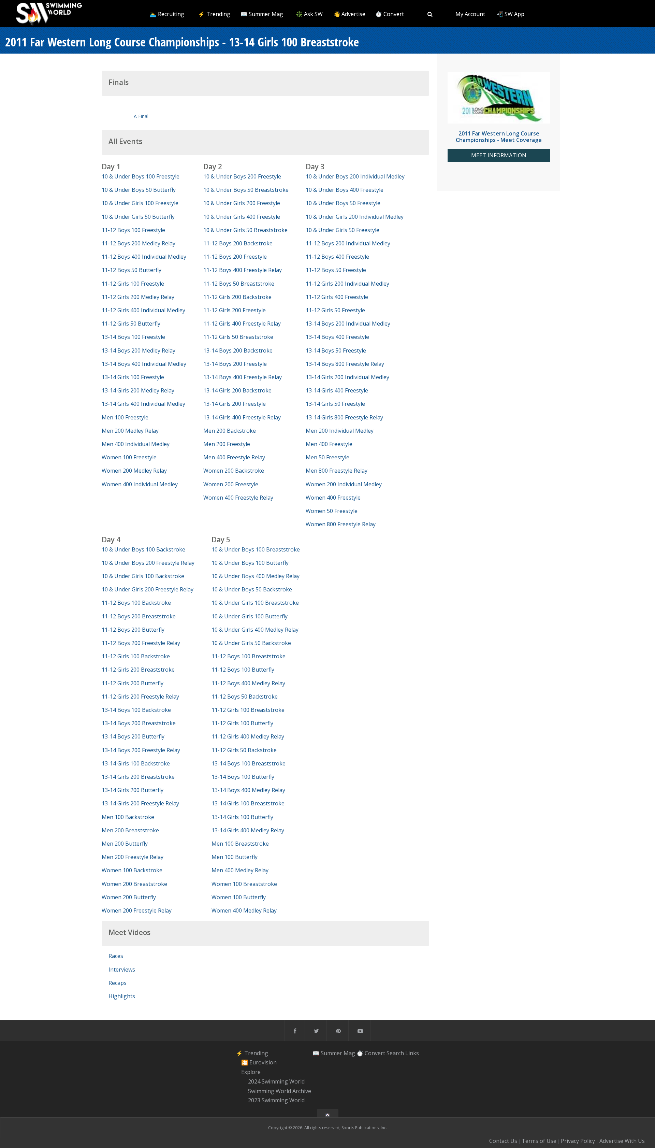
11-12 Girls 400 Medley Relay (248, 736)
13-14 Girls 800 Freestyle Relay (344, 417)
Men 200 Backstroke (229, 430)
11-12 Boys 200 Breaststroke (139, 616)
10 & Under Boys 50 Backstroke (252, 589)
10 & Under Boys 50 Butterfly (139, 189)
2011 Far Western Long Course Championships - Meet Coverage (499, 137)
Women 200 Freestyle (230, 484)
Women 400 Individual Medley (140, 484)
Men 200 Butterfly (125, 843)
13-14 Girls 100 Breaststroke (248, 803)
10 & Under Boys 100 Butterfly (250, 562)
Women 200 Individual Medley (344, 484)
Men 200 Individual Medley (340, 430)
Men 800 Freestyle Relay (336, 470)
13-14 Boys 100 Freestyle (133, 337)
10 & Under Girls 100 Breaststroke (255, 602)
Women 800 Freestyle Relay (341, 524)
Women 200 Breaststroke (134, 884)
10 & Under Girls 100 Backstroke (143, 576)
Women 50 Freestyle (332, 511)
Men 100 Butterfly (235, 857)
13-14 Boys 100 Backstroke (136, 710)
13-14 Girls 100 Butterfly (242, 817)
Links (412, 1053)
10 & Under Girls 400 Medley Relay (255, 629)
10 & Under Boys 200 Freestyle (242, 176)
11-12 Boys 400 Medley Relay (248, 683)
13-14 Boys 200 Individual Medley (348, 323)
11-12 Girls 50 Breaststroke (238, 337)
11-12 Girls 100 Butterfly (242, 723)
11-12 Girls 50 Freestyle (335, 310)
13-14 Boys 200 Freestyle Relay (141, 750)
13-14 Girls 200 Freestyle (234, 403)
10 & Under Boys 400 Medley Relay (256, 576)
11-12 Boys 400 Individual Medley (144, 256)
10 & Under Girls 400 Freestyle (241, 216)
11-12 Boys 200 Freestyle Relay (141, 643)
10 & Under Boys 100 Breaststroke (256, 549)
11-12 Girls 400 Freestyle (337, 297)
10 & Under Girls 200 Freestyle (241, 203)
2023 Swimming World (276, 1100)
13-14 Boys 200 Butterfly (133, 736)
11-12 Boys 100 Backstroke (136, 602)
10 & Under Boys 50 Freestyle (343, 203)
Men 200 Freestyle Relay (132, 857)
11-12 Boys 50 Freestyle (336, 270)
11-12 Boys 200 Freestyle (235, 256)
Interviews (121, 969)
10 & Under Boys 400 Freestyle (344, 189)
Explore (251, 1072)
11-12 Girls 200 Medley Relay (138, 297)
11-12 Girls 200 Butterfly (132, 683)
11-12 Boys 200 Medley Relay (138, 243)
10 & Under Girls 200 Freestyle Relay (147, 589)
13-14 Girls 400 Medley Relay (248, 830)
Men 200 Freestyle (226, 444)
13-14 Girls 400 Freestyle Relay (242, 417)
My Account (470, 14)
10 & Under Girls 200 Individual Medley (355, 216)
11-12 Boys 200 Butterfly (133, 629)
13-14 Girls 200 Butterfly (132, 790)
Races (115, 956)
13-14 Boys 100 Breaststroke (249, 763)
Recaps (117, 983)
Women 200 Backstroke (233, 470)
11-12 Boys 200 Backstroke (238, 243)
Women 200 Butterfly (129, 897)
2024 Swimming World (276, 1081)
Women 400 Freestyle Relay (238, 497)
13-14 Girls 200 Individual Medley (347, 377)
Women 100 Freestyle (129, 457)
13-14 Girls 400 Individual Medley (143, 403)
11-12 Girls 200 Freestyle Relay (140, 696)
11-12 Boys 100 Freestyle (133, 230)
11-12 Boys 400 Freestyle (337, 256)
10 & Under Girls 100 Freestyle (140, 203)
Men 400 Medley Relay (240, 870)
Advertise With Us (622, 1141)
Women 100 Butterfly (239, 897)
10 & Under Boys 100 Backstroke (143, 549)
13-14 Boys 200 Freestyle (235, 364)
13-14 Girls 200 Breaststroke (138, 776)
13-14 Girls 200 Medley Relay (138, 390)
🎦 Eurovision (259, 1062)
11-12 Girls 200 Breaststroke (138, 669)
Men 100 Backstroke (128, 817)
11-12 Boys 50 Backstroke (245, 696)
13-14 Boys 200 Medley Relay (138, 350)
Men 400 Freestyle (329, 444)
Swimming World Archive (279, 1091)
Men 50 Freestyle (327, 457)
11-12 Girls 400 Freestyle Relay (242, 323)
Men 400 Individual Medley (136, 444)
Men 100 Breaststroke (240, 843)
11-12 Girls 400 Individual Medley (143, 310)
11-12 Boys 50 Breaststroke (238, 283)
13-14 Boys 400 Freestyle (337, 337)
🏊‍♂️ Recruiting (167, 14)
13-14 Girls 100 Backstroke (136, 763)
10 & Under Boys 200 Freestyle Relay (148, 562)
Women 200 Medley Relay (134, 470)
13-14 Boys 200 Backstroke (238, 350)
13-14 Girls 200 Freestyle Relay (140, 803)
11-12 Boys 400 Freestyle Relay (242, 270)
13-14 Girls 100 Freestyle (133, 377)
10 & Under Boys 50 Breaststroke (246, 189)
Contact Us (503, 1141)
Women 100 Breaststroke (244, 884)
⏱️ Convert (389, 14)
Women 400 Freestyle (333, 497)
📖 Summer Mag (262, 14)
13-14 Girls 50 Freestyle (335, 403)
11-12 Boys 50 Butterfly (131, 270)
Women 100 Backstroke (132, 870)
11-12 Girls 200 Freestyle (234, 310)
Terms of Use (539, 1141)
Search (395, 1053)
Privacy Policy (578, 1141)
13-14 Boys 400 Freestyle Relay (242, 377)
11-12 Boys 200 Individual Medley (348, 243)
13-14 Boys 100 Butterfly (243, 776)
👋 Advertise (349, 14)
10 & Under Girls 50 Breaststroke (245, 230)
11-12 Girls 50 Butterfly (131, 323)
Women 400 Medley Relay (244, 910)
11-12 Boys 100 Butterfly (243, 669)
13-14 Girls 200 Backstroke (237, 390)
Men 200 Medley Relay (130, 430)
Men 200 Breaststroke (130, 830)
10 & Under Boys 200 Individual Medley (355, 176)
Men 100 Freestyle (125, 417)
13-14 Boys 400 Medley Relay (248, 790)
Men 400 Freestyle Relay (234, 457)
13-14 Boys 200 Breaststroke (139, 723)
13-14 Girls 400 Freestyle (337, 390)
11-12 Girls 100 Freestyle (133, 283)
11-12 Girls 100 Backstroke (136, 656)
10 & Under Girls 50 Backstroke (251, 643)
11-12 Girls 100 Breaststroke (248, 710)
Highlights (121, 996)
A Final (141, 116)
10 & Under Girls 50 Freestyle (342, 230)
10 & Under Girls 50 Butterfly (138, 216)
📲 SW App (510, 14)
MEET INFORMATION (498, 155)
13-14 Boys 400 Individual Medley (144, 364)
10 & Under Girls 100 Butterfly (250, 616)
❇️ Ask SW (309, 14)
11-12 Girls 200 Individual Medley (347, 283)
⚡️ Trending (214, 14)
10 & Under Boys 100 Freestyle (140, 176)
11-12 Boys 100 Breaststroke (249, 656)
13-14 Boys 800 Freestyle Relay (345, 364)
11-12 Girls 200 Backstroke (237, 297)
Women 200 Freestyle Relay (137, 910)
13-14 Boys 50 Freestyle (336, 350)
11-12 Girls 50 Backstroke (244, 750)
